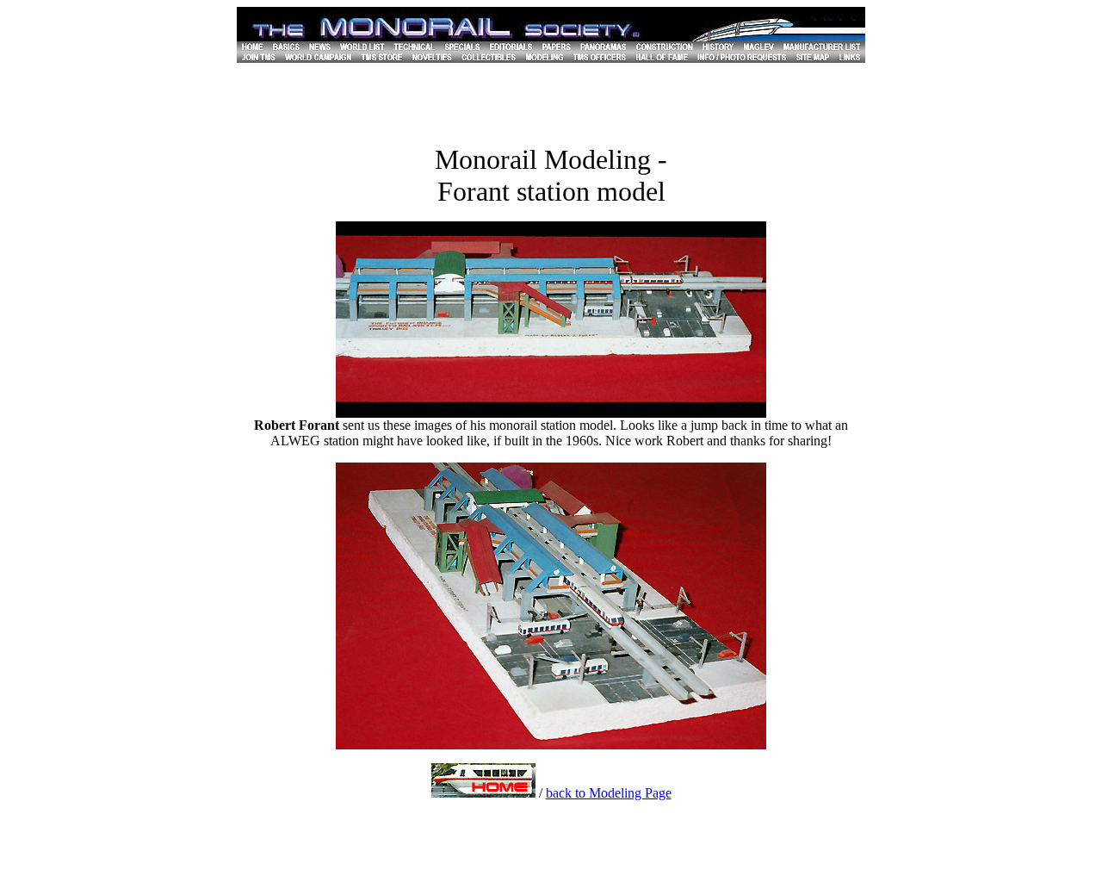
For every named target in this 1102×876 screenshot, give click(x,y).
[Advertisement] (551, 102)
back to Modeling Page (609, 793)
